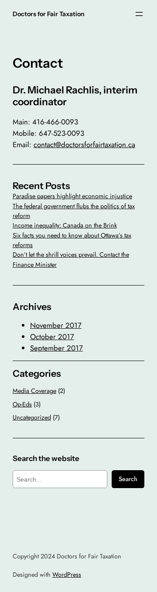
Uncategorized (32, 417)
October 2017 (52, 336)
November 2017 (56, 325)
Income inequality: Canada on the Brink (65, 225)
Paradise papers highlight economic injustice (72, 196)
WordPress (66, 574)
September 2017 (56, 348)
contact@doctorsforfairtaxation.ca (84, 144)
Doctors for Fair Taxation (49, 14)
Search (128, 479)
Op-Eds (22, 404)
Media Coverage (34, 390)
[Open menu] (139, 14)
